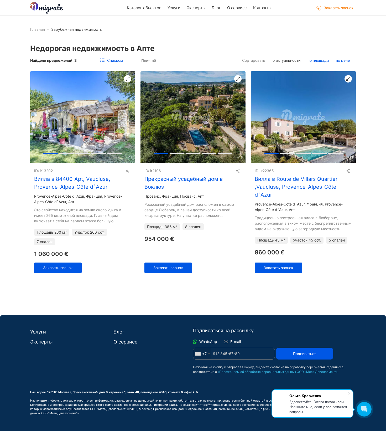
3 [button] (98, 153)
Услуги (174, 7)
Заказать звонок (58, 267)
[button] (129, 117)
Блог (216, 7)
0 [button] (50, 153)
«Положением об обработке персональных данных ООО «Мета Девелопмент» (277, 372)
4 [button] (114, 153)
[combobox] (202, 353)
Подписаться (304, 353)
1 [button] (66, 153)
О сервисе (237, 7)
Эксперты (196, 7)
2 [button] (82, 153)
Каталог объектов (144, 7)
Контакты (262, 7)
